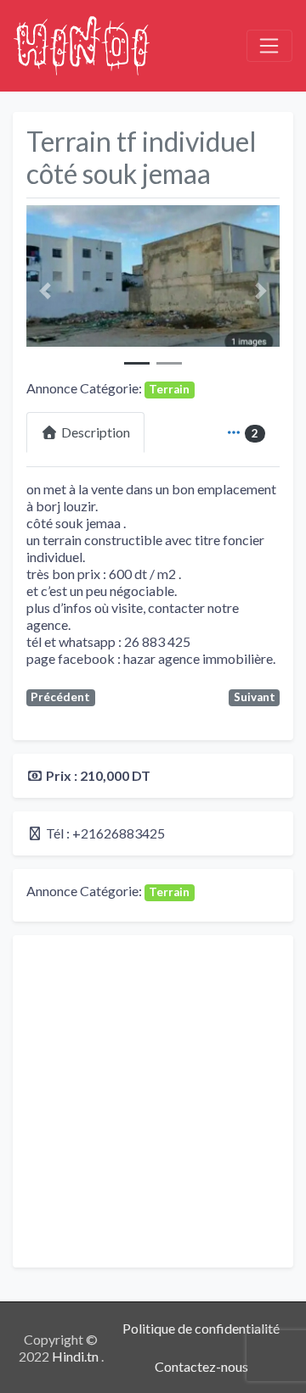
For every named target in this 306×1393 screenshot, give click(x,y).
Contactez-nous (201, 1366)
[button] (45, 291)
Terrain (169, 389)
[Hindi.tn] (82, 43)
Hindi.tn (76, 1356)
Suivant (254, 697)
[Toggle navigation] (269, 46)
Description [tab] (95, 432)
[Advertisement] (153, 1101)
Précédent (60, 697)
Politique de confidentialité (201, 1328)
